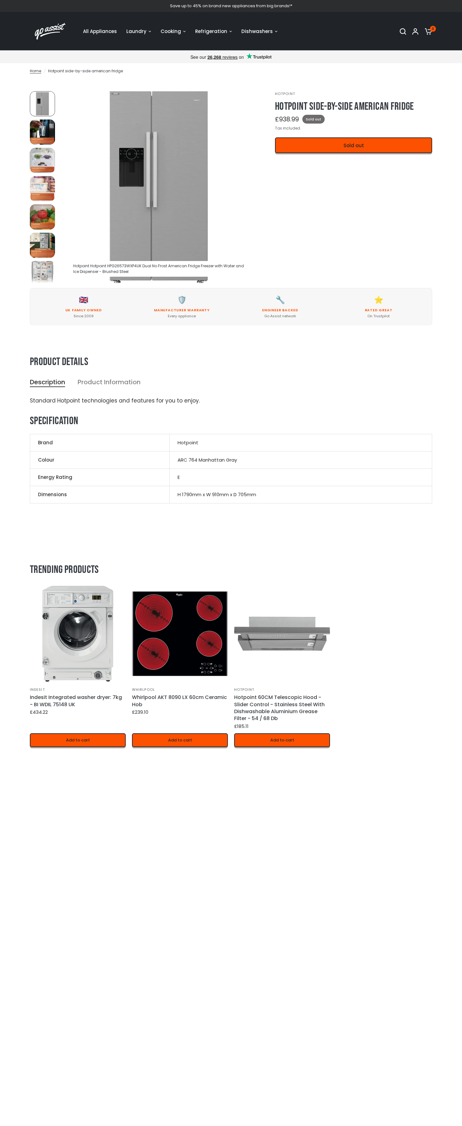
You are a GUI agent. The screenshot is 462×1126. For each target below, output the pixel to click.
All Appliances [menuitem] (100, 31)
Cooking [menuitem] (171, 31)
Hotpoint (244, 689)
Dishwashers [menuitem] (257, 31)
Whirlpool (143, 689)
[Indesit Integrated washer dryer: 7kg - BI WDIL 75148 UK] (78, 634)
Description (47, 382)
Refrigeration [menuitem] (211, 31)
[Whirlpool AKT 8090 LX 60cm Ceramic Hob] (180, 634)
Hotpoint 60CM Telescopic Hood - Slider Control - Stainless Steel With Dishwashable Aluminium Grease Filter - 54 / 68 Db (279, 708)
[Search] (403, 31)
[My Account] (415, 31)
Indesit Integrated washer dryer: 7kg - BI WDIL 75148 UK (76, 701)
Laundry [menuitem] (136, 31)
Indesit (37, 689)
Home (35, 71)
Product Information (109, 382)
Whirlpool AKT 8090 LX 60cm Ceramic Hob (179, 701)
